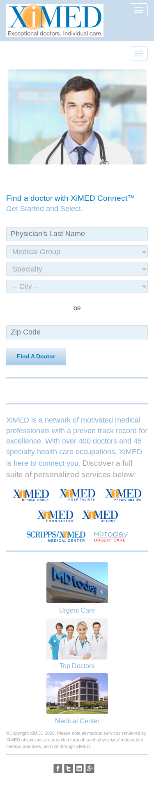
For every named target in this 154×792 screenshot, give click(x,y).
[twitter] (68, 768)
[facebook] (58, 768)
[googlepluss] (90, 768)
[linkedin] (79, 768)
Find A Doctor (36, 356)
